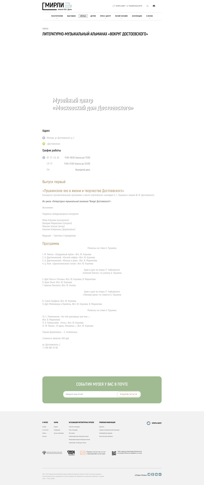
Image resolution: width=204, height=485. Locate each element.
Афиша (83, 16)
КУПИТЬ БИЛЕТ (157, 423)
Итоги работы (72, 433)
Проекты (44, 433)
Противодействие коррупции (105, 433)
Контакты (44, 436)
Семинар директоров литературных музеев (79, 436)
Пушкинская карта (135, 6)
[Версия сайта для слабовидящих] (154, 6)
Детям (93, 16)
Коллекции (137, 16)
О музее (149, 16)
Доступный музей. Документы (106, 436)
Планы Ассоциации (73, 430)
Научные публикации (59, 433)
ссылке (140, 453)
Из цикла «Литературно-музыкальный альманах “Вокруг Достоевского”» (76, 201)
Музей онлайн (121, 16)
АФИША (45, 28)
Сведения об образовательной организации (109, 430)
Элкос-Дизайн (51, 478)
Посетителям (57, 16)
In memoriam (45, 430)
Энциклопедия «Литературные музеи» (77, 443)
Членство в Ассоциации (74, 427)
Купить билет (121, 6)
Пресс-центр (105, 16)
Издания (56, 427)
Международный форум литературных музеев (79, 439)
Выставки (71, 16)
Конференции (57, 430)
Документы (101, 427)
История (44, 427)
